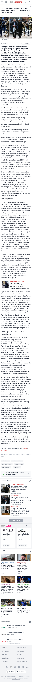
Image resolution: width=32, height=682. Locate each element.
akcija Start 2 (17, 467)
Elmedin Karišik (19, 464)
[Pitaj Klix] (6, 2)
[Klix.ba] (16, 2)
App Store (11, 671)
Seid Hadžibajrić (6, 467)
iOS (25, 448)
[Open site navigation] (2, 2)
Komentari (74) (16, 521)
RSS (27, 667)
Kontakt (4, 654)
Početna (4, 647)
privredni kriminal (6, 464)
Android (4, 450)
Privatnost (20, 658)
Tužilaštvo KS (5, 461)
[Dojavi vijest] (25, 2)
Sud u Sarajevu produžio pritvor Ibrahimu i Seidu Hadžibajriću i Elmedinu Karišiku (19, 489)
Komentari (20, 651)
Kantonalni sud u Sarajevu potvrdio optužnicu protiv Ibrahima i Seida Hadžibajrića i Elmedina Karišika (21, 500)
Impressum (5, 651)
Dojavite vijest (21, 647)
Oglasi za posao (22, 661)
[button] (27, 526)
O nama (19, 654)
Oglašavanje (6, 658)
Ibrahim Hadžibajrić (17, 461)
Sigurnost (5, 661)
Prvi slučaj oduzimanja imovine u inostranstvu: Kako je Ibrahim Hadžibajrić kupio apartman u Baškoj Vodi (20, 511)
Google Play (22, 671)
